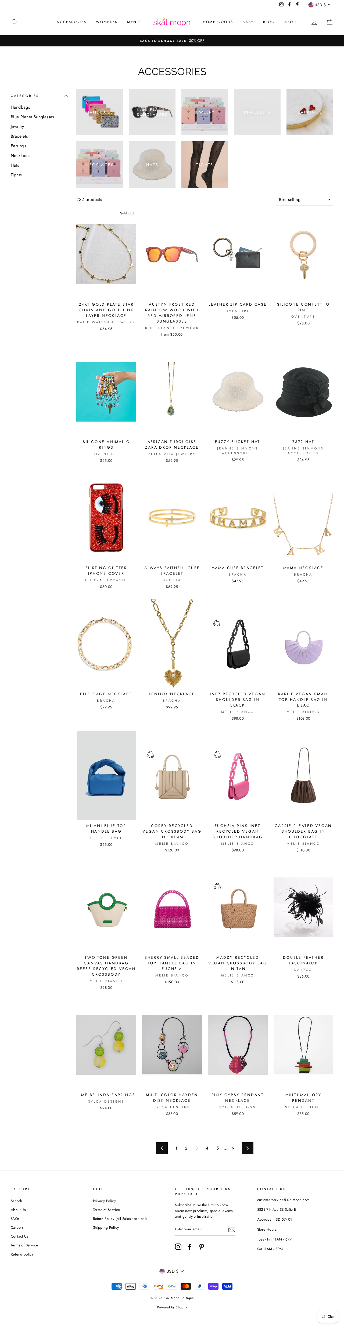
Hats (15, 165)
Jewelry (17, 126)
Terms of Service (24, 1245)
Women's (106, 21)
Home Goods (218, 21)
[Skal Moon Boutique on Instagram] (178, 1246)
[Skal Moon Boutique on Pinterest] (201, 1246)
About (291, 21)
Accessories (72, 21)
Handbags (20, 107)
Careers (17, 1227)
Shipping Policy (106, 1227)
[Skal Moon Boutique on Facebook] (190, 1246)
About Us (18, 1209)
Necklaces (20, 155)
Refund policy (22, 1254)
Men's (134, 21)
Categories (25, 95)
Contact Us (19, 1236)
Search (16, 1200)
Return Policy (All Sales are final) (120, 1218)
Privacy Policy (104, 1200)
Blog (269, 21)
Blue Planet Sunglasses (32, 117)
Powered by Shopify (172, 1307)
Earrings (18, 146)
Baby (248, 21)
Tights (16, 175)
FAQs (15, 1218)
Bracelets (19, 136)
